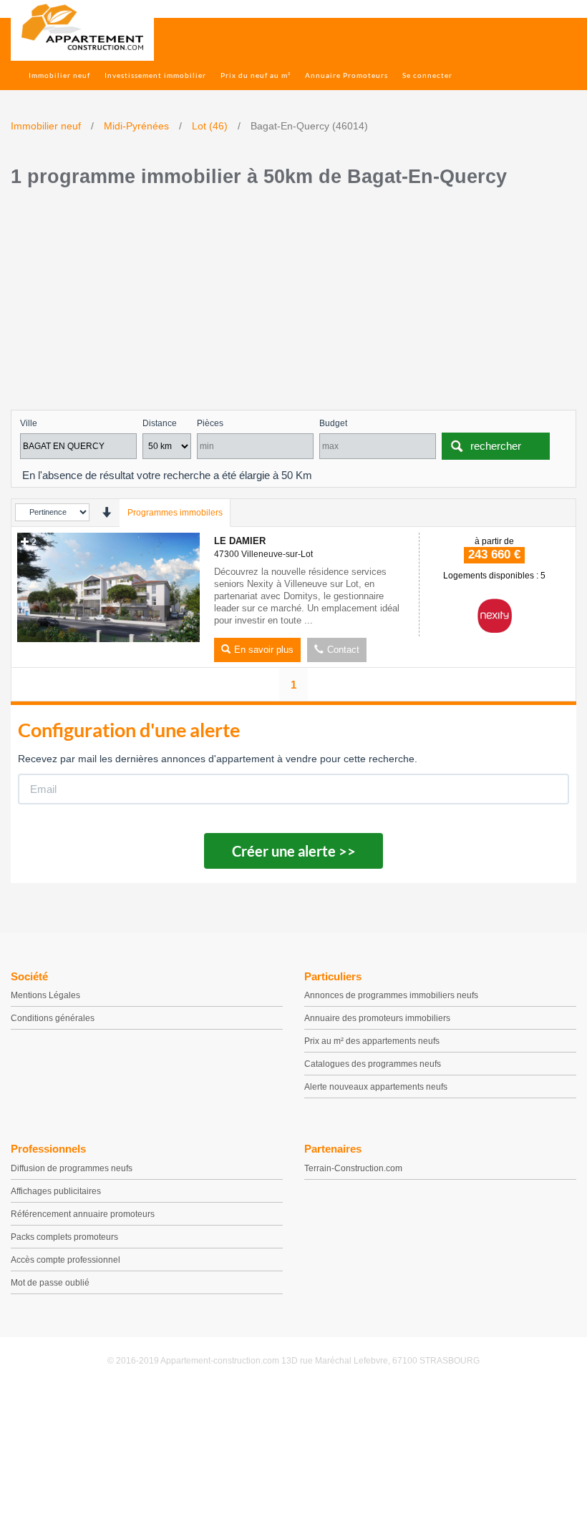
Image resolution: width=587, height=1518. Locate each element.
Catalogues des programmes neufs (372, 1064)
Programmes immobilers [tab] (175, 513)
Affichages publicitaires (56, 1191)
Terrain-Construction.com (353, 1168)
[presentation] (106, 512)
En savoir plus (264, 649)
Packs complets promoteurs (64, 1237)
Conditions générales (52, 1018)
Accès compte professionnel (65, 1260)
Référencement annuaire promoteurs (83, 1214)
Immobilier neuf (59, 75)
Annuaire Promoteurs (346, 75)
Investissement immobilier (155, 75)
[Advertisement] (293, 302)
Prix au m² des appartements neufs (372, 1041)
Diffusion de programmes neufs (71, 1168)
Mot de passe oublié (50, 1283)
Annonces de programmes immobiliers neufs (391, 995)
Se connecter (427, 75)
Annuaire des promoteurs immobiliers (377, 1018)
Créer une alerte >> (294, 850)
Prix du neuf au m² (255, 75)
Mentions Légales (45, 995)
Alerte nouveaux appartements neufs (375, 1087)
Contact (343, 649)
